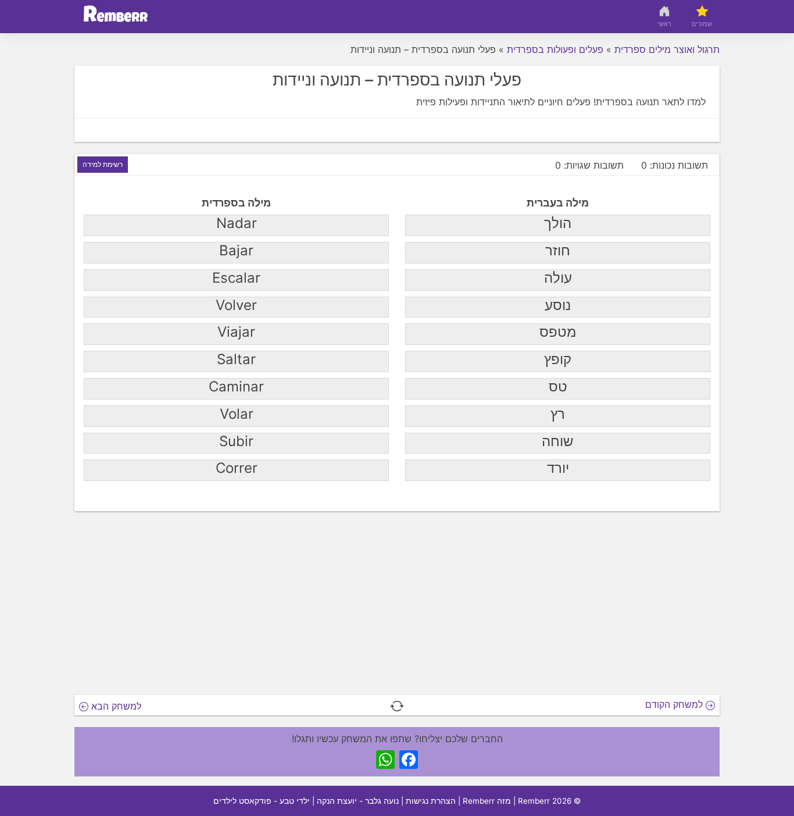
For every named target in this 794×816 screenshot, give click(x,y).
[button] (397, 705)
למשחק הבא (114, 706)
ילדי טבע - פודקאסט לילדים (261, 801)
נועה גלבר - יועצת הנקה (358, 801)
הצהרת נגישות (431, 801)
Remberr (534, 801)
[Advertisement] (397, 606)
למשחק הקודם (675, 704)
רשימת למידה (103, 164)
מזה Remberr (487, 801)
